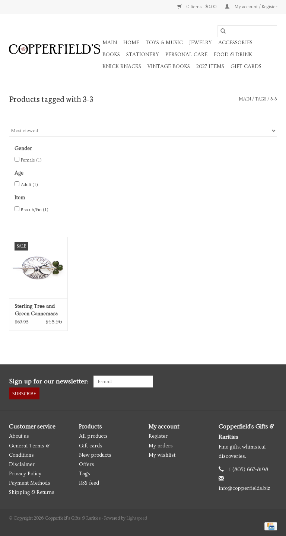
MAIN (109, 43)
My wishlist (162, 455)
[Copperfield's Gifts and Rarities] (54, 49)
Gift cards (246, 67)
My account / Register (255, 6)
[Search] (223, 31)
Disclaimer (22, 465)
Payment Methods (29, 483)
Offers (86, 465)
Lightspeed (137, 518)
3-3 (273, 99)
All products (93, 436)
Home (131, 43)
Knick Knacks (121, 67)
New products (95, 455)
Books (111, 55)
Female (31, 160)
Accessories (235, 43)
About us (19, 436)
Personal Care (186, 55)
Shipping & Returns (31, 492)
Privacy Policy (25, 474)
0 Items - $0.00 (201, 6)
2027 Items (210, 67)
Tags (260, 99)
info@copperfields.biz (244, 488)
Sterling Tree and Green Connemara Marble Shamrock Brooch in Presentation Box (36, 310)
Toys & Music (164, 43)
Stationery (142, 55)
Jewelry (200, 43)
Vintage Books (168, 67)
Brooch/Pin (34, 209)
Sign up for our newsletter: (48, 381)
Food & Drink (233, 55)
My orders (161, 446)
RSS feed (89, 483)
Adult (29, 184)
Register (158, 436)
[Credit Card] (269, 525)
